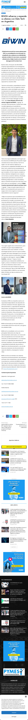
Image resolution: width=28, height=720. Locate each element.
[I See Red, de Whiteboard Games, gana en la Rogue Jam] (5, 601)
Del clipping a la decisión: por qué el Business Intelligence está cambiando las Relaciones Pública (18, 540)
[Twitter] (10, 28)
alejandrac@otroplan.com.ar (9, 380)
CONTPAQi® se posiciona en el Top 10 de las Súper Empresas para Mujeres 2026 (17, 521)
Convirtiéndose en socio (16, 582)
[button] (26, 696)
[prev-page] (2, 475)
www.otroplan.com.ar (7, 406)
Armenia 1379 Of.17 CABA (8, 399)
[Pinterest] (14, 28)
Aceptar (14, 712)
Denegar (14, 716)
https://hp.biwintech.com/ (10, 369)
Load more (13, 547)
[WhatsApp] (17, 28)
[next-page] (5, 475)
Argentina (7, 9)
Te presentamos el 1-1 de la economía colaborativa (21, 426)
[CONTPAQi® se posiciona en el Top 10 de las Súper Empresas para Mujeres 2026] (5, 522)
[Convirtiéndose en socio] (5, 584)
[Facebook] (7, 28)
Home (2, 9)
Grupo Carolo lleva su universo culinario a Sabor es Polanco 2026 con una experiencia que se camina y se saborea (17, 592)
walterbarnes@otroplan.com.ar (9, 391)
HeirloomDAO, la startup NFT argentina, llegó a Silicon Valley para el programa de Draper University (7, 427)
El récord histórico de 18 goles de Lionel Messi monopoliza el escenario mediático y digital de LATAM (18, 453)
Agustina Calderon (7, 25)
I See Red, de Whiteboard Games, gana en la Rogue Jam (18, 599)
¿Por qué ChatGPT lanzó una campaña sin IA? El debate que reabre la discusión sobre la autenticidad (18, 469)
